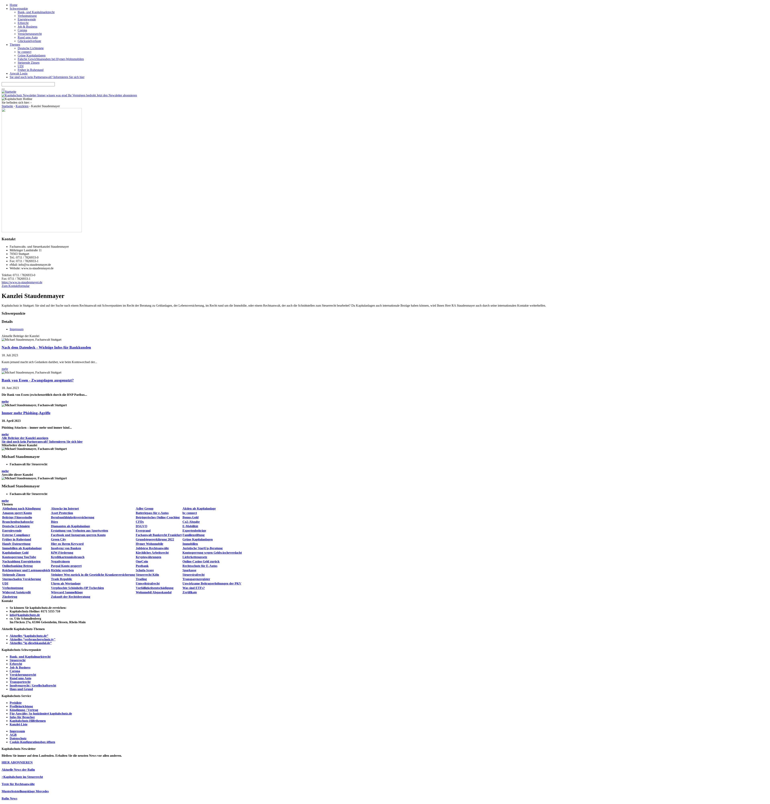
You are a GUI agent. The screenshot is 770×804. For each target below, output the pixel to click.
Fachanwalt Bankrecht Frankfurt (159, 535)
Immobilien (190, 543)
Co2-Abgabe (191, 521)
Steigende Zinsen (29, 62)
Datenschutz (18, 738)
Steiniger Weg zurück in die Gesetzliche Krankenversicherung (93, 574)
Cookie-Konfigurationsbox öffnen (32, 742)
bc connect (24, 52)
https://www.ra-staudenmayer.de (22, 282)
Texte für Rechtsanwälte (18, 784)
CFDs (140, 521)
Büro (54, 521)
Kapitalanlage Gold (15, 552)
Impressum (16, 329)
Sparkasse (189, 570)
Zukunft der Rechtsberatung (70, 596)
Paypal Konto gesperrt (66, 566)
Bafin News (9, 798)
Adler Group (144, 508)
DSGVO (141, 526)
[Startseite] (9, 91)
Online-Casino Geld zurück (201, 561)
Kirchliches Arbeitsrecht (152, 552)
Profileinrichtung (21, 706)
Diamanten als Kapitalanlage (70, 526)
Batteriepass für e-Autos (152, 513)
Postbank (142, 566)
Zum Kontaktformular (15, 286)
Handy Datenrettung (16, 543)
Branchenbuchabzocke (17, 521)
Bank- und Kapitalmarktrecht (36, 12)
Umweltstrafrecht (148, 583)
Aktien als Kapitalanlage (199, 508)
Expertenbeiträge (194, 530)
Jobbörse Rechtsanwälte (152, 548)
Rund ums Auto (28, 37)
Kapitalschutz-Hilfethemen (28, 720)
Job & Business (27, 26)
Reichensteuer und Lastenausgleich (26, 570)
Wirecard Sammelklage (67, 592)
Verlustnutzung (27, 15)
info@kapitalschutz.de (25, 615)
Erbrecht (23, 23)
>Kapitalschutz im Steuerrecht (22, 777)
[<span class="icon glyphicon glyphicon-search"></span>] (3, 89)
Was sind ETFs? (193, 588)
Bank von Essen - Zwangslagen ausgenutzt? (38, 380)
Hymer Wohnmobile (149, 543)
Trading (141, 579)
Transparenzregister (196, 579)
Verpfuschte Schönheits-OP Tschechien (77, 588)
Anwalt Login (18, 73)
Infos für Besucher (22, 717)
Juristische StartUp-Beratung (202, 548)
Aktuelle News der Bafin (18, 769)
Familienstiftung (193, 535)
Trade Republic (61, 579)
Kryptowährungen (148, 557)
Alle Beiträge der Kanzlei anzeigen (25, 438)
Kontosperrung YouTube (19, 557)
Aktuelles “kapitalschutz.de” (29, 635)
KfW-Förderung (62, 552)
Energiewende (27, 19)
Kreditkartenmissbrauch (67, 557)
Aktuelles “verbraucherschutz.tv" (33, 639)
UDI (20, 66)
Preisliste (16, 702)
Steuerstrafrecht (193, 574)
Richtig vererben (62, 570)
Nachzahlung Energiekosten (21, 561)
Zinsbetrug (9, 596)
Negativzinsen (60, 561)
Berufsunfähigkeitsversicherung (72, 517)
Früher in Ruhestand (31, 70)
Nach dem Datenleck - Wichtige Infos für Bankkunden (46, 347)
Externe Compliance (16, 535)
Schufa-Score (145, 570)
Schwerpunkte (19, 8)
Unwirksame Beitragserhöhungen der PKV (211, 583)
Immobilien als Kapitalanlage (22, 548)
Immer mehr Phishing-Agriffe (26, 413)
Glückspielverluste (29, 41)
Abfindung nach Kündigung (21, 508)
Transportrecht (20, 682)
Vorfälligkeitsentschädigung (154, 588)
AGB (13, 734)
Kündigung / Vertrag (24, 710)
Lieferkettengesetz (194, 557)
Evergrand (143, 530)
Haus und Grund (21, 689)
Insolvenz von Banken (66, 548)
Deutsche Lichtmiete (31, 48)
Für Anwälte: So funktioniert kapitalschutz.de (41, 713)
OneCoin (142, 561)
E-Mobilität (190, 526)
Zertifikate (189, 592)
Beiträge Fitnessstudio (17, 517)
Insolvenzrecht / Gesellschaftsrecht (33, 685)
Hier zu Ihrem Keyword (67, 543)
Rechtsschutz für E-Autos (199, 566)
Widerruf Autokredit (16, 592)
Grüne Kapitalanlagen (32, 55)
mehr (5, 369)
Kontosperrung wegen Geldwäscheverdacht (212, 552)
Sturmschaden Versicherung (21, 579)
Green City (58, 539)
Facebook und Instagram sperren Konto (78, 535)
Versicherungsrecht (30, 33)
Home (13, 5)
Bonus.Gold (190, 517)
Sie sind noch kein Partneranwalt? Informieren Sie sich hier (47, 77)
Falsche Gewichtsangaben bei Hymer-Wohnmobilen (51, 59)
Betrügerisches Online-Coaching (158, 517)
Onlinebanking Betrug (17, 566)
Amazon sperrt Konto (17, 513)
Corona (22, 30)
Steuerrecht (17, 660)
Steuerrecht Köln (147, 574)
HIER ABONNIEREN (17, 762)
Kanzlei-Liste (18, 724)
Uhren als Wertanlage (66, 583)
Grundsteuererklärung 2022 (155, 539)
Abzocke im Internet (65, 508)
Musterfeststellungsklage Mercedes (25, 791)
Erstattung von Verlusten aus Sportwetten (79, 530)
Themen (15, 44)
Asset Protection (62, 513)
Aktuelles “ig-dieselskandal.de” (31, 643)
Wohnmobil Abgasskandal (153, 592)
